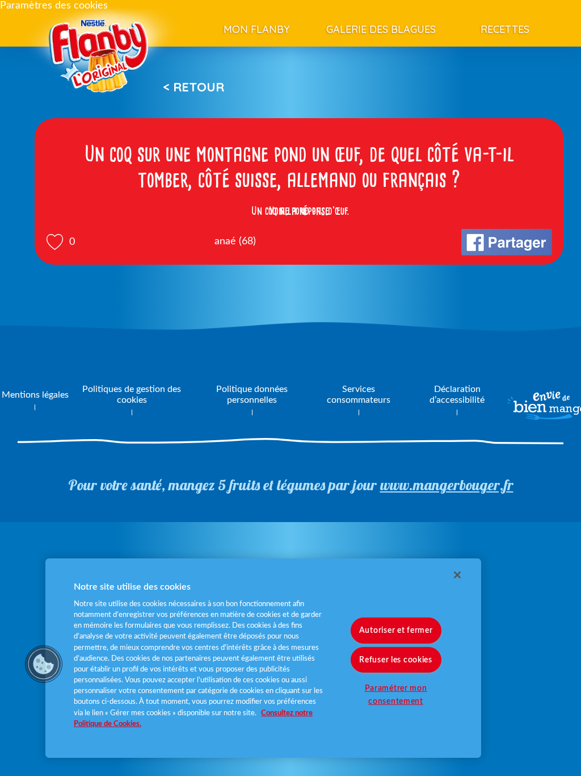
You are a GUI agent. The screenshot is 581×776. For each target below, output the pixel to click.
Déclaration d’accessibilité (457, 394)
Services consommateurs (358, 394)
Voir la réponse (299, 211)
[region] (263, 658)
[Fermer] (457, 574)
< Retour (193, 87)
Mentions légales (35, 394)
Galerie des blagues (381, 29)
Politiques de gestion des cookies (131, 394)
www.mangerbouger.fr (446, 484)
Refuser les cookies (395, 659)
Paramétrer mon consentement (396, 694)
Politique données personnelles (252, 394)
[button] (44, 664)
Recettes (505, 29)
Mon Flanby (257, 29)
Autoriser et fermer (396, 630)
